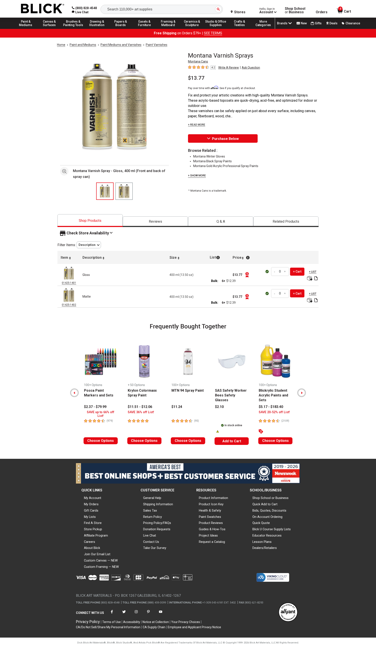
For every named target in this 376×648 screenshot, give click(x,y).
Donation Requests (156, 529)
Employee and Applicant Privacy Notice (194, 627)
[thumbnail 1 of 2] (105, 191)
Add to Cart (231, 441)
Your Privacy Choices (185, 622)
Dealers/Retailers (264, 548)
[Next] (301, 392)
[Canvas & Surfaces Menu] (49, 29)
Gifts (318, 23)
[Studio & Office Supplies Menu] (216, 29)
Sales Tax (150, 510)
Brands (282, 23)
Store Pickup (93, 529)
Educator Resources (267, 535)
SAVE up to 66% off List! (100, 414)
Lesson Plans (262, 542)
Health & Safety (210, 510)
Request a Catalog (212, 542)
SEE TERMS (213, 33)
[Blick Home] (42, 8)
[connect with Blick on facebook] (111, 614)
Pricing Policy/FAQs (157, 523)
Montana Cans (198, 61)
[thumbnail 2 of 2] (124, 191)
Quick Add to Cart (264, 504)
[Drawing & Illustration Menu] (97, 29)
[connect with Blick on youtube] (160, 614)
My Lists (90, 517)
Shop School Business (295, 10)
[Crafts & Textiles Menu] (239, 29)
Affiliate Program (96, 535)
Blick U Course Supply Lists (271, 529)
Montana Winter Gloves (209, 156)
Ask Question (251, 67)
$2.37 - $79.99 (95, 407)
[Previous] (74, 392)
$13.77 (196, 78)
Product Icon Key (211, 504)
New (304, 23)
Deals (333, 23)
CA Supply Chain (154, 627)
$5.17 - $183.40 (271, 407)
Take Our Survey (154, 548)
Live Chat (149, 535)
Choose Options (100, 441)
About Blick (92, 548)
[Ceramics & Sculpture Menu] (192, 29)
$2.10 (219, 407)
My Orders (91, 504)
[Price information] (247, 274)
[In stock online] (267, 271)
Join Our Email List (97, 554)
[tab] (90, 220)
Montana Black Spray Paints (212, 161)
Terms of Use (111, 622)
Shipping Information (158, 504)
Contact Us (151, 542)
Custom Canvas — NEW (101, 560)
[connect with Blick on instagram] (136, 614)
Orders (321, 12)
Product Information (213, 498)
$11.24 (176, 407)
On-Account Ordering (267, 517)
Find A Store (93, 523)
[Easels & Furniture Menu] (144, 29)
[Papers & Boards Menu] (121, 29)
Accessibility (131, 622)
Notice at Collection (156, 622)
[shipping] (309, 279)
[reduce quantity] (275, 271)
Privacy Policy (88, 621)
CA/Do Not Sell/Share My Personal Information (108, 627)
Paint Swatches (210, 517)
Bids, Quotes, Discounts (269, 510)
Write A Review (228, 67)
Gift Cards (91, 510)
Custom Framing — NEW (101, 567)
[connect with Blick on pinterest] (148, 614)
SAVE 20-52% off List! (274, 412)
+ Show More (197, 175)
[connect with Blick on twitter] (124, 614)
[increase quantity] (285, 271)
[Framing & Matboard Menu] (168, 29)
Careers (89, 542)
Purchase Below (225, 139)
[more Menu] (263, 29)
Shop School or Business (270, 498)
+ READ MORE (196, 124)
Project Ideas (208, 535)
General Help (152, 498)
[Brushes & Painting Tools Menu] (73, 29)
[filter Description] (89, 245)
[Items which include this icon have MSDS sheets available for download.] (316, 279)
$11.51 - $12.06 (140, 407)
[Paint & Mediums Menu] (26, 29)
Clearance (353, 23)
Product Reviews (211, 523)
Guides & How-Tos (212, 529)
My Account (92, 498)
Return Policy (152, 517)
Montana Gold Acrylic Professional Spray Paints (225, 166)
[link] (80, 12)
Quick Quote (261, 523)
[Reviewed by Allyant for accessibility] (288, 612)
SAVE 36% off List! (141, 412)
